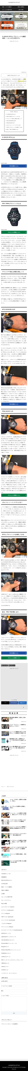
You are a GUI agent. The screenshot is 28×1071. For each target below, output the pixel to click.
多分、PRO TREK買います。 (13, 129)
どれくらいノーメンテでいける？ (14, 125)
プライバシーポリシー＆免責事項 (9, 1024)
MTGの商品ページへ (14, 165)
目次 (12, 111)
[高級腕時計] (21, 13)
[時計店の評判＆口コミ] (7, 13)
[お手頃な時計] (7, 22)
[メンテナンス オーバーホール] (21, 22)
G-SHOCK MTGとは (11, 114)
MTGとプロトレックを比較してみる (14, 127)
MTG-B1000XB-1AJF (11, 120)
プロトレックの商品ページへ (14, 232)
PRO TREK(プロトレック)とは (13, 116)
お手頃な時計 (5, 665)
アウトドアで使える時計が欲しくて (14, 118)
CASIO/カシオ (12, 665)
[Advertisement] (14, 56)
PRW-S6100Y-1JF (11, 122)
